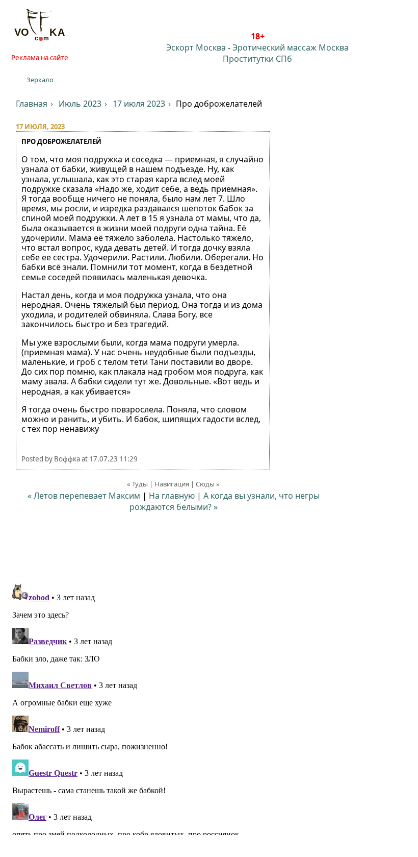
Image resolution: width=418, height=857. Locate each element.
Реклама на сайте (39, 57)
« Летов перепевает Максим (84, 495)
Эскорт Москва (196, 47)
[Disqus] (209, 707)
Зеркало (40, 79)
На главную (172, 495)
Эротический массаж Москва (290, 47)
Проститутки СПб (257, 58)
